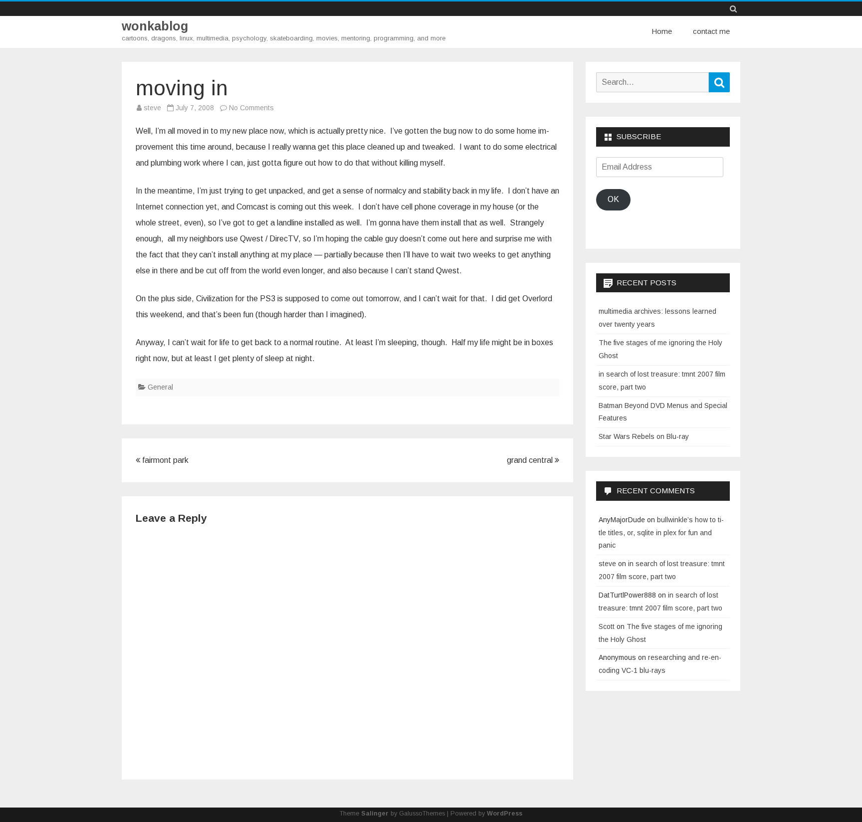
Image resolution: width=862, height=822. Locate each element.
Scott (607, 626)
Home (661, 31)
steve (152, 108)
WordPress (504, 813)
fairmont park (164, 460)
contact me (711, 31)
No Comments (251, 108)
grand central (531, 460)
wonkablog (155, 26)
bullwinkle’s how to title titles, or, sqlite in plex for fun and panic (661, 533)
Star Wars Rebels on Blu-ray (644, 436)
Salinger (375, 813)
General (160, 387)
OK (613, 199)
